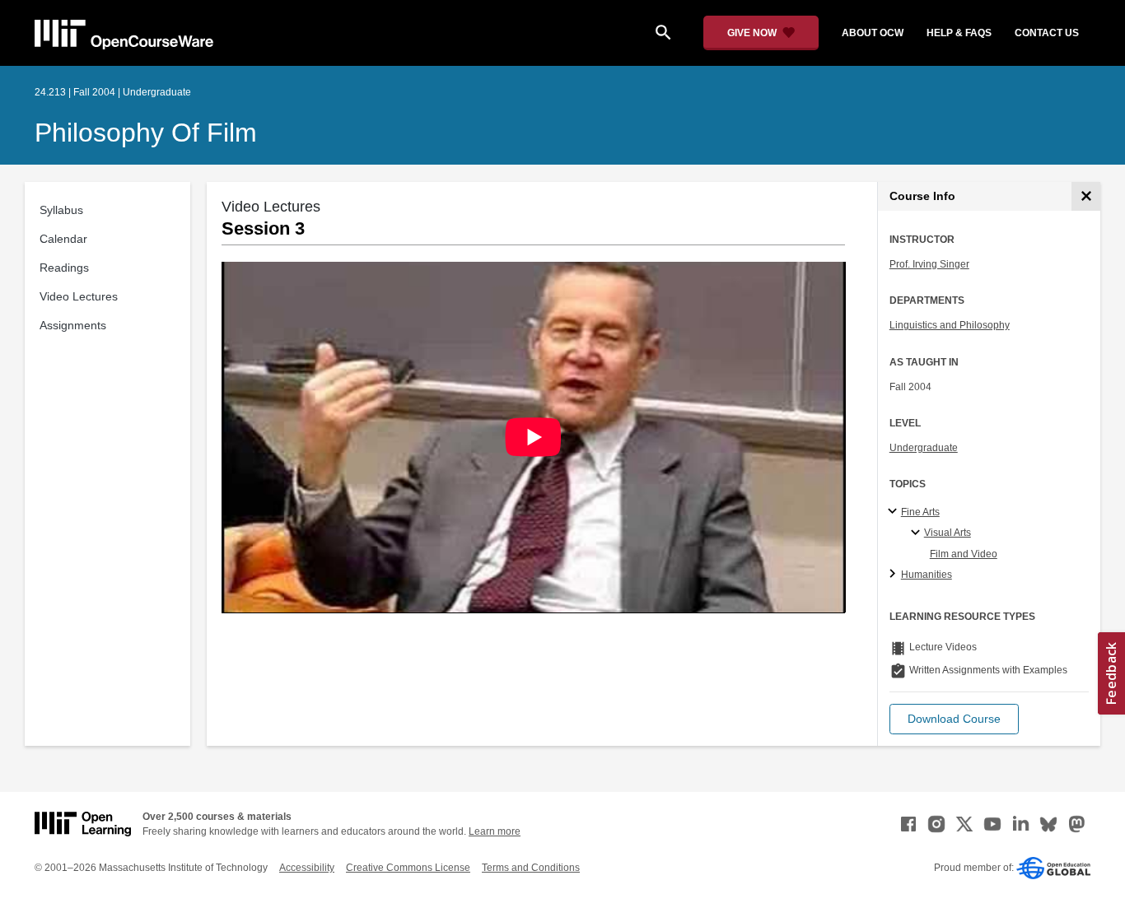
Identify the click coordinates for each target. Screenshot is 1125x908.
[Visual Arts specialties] (918, 533)
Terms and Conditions (531, 867)
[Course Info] (1085, 196)
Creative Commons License (408, 867)
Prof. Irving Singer (929, 264)
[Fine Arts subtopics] (895, 512)
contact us (1047, 33)
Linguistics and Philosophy (949, 325)
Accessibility (306, 867)
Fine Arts (920, 512)
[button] (954, 719)
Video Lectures (79, 296)
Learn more (494, 831)
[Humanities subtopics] (895, 574)
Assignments (73, 325)
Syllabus (61, 210)
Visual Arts (947, 532)
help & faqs (959, 33)
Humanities (926, 574)
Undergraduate (923, 448)
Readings (64, 267)
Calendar (63, 238)
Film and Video (963, 554)
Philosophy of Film (146, 132)
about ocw (872, 33)
